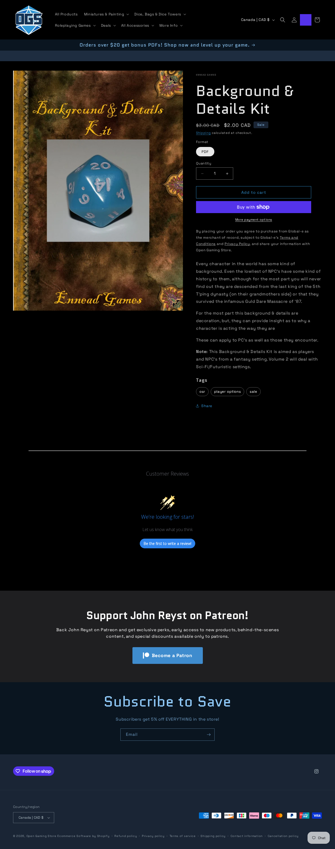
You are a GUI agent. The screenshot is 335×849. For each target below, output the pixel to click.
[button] (106, 14)
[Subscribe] (208, 734)
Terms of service (183, 836)
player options (227, 391)
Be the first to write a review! (167, 543)
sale (253, 391)
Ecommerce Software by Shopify (83, 836)
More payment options (253, 220)
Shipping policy (213, 836)
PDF (205, 151)
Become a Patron (172, 655)
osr (202, 391)
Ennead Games (206, 74)
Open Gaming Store (41, 836)
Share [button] (206, 405)
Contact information (247, 836)
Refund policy (125, 836)
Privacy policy (153, 836)
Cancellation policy (283, 836)
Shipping (203, 133)
